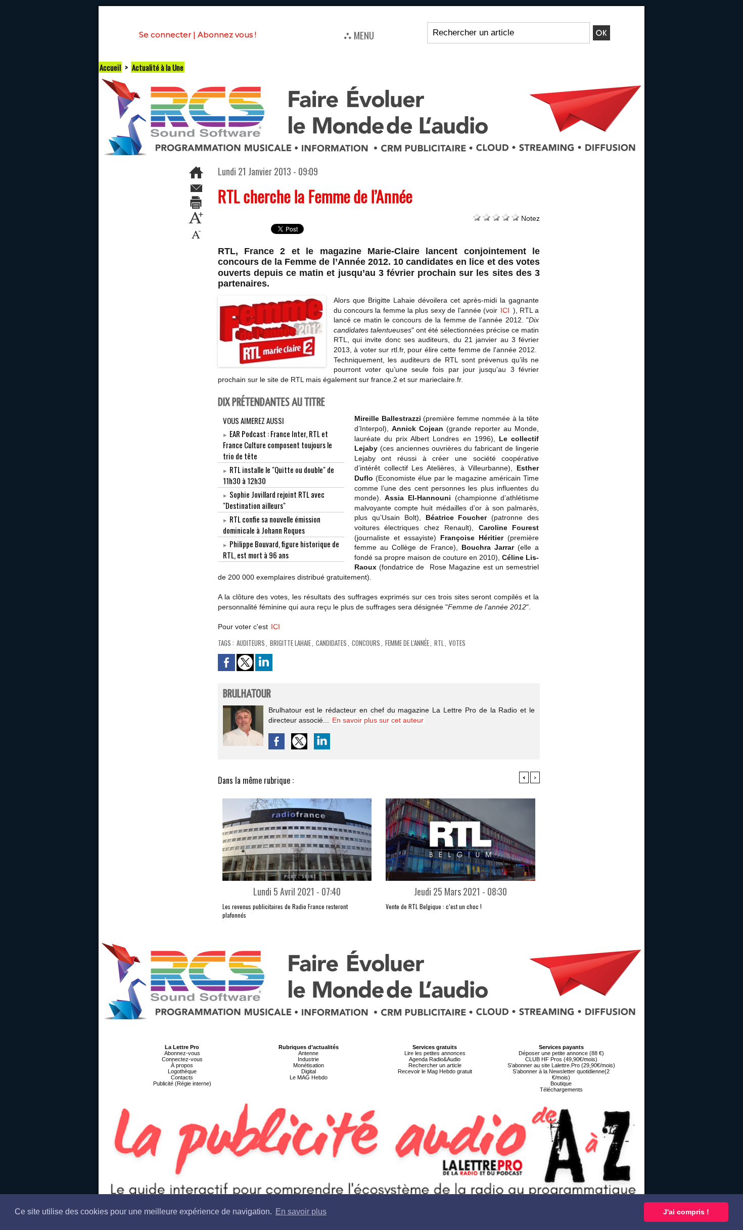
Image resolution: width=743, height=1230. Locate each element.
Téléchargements (561, 1089)
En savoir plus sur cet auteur (378, 720)
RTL (439, 643)
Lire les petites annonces (435, 1053)
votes (457, 643)
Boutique (561, 1083)
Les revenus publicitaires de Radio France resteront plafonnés (285, 910)
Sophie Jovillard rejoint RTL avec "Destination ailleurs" (273, 500)
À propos (182, 1065)
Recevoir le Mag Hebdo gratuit (435, 1071)
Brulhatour (247, 694)
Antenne (308, 1053)
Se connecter (165, 34)
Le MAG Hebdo (309, 1077)
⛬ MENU (359, 35)
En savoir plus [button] (301, 1211)
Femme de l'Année (407, 643)
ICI (504, 310)
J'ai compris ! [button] (686, 1212)
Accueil (110, 67)
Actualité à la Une (157, 67)
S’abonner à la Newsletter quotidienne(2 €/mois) (561, 1074)
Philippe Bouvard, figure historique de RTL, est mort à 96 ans (281, 549)
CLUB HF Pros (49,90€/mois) (561, 1059)
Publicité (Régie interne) (182, 1083)
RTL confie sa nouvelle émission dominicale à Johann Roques (271, 524)
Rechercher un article (434, 1065)
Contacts (182, 1077)
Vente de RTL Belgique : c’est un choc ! (434, 906)
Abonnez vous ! (227, 34)
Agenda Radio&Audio (434, 1059)
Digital (308, 1071)
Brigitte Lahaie (290, 643)
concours (366, 643)
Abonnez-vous (182, 1053)
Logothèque (182, 1071)
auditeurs (251, 643)
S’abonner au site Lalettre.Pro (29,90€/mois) (561, 1065)
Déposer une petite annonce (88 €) (561, 1053)
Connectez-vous (182, 1059)
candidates (331, 643)
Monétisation (308, 1065)
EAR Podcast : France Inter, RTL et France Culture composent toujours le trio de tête (277, 444)
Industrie (308, 1059)
